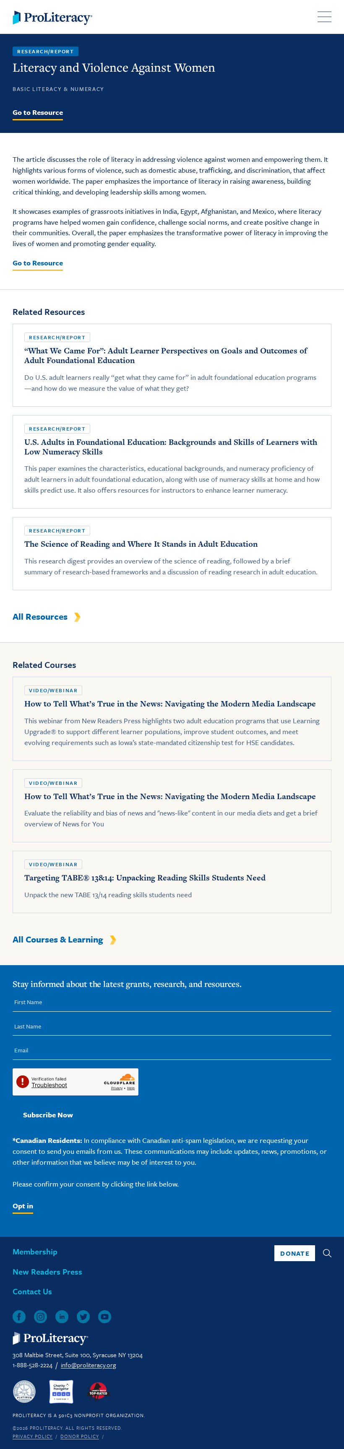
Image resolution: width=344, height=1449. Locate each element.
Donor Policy (79, 1436)
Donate (295, 1253)
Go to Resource (38, 112)
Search (327, 1253)
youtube (104, 1316)
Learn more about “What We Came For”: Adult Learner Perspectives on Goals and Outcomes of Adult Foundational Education (172, 365)
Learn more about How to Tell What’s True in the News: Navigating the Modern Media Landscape (172, 719)
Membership (35, 1251)
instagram (40, 1316)
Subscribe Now (48, 1114)
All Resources (40, 616)
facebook (19, 1316)
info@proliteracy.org (88, 1364)
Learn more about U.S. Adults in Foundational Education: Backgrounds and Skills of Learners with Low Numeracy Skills (172, 462)
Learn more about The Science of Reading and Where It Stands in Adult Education (172, 553)
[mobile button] (324, 16)
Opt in (23, 1205)
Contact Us (32, 1291)
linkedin (61, 1316)
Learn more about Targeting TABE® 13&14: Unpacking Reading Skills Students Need (172, 882)
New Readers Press (47, 1271)
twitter (83, 1316)
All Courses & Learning (58, 939)
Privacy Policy (32, 1436)
